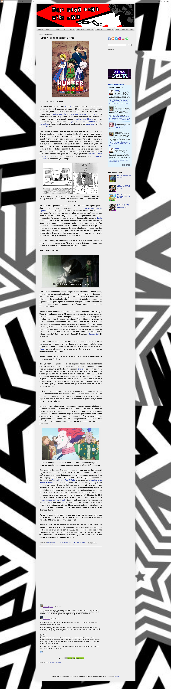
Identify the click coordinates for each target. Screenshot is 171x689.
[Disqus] (70, 575)
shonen (74, 545)
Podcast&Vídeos (127, 29)
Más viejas (80, 658)
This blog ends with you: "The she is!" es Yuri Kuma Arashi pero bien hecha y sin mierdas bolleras (119, 102)
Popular (121, 84)
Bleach (42, 349)
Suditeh (117, 90)
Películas (90, 29)
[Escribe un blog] (91, 543)
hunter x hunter (56, 545)
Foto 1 (54, 480)
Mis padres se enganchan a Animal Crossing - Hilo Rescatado (124, 196)
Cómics (65, 29)
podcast (45, 126)
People (110, 84)
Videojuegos (109, 29)
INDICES (40, 29)
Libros (72, 29)
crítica (50, 545)
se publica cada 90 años (83, 119)
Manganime (80, 29)
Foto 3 (67, 480)
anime (46, 545)
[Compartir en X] (92, 543)
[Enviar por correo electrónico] (89, 543)
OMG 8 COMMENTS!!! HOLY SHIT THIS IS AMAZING (72, 542)
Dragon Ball (93, 334)
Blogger (117, 676)
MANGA (62, 545)
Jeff (116, 123)
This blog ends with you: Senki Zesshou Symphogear (118, 127)
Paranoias (99, 29)
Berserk (68, 107)
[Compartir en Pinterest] (96, 543)
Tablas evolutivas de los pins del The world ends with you (123, 187)
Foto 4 (73, 480)
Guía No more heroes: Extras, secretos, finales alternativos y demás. (123, 206)
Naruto (99, 218)
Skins (117, 29)
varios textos (90, 124)
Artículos (57, 29)
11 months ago (125, 119)
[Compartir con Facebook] (94, 543)
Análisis (48, 29)
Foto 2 (61, 480)
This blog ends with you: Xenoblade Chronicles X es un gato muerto (118, 143)
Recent (116, 84)
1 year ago (120, 129)
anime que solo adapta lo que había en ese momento (75, 114)
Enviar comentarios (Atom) (54, 662)
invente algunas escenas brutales (52, 500)
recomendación (68, 545)
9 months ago (124, 103)
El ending (82, 369)
